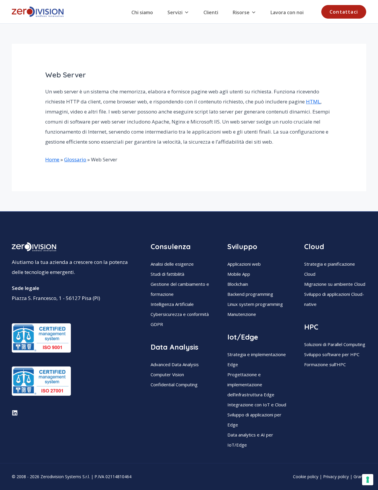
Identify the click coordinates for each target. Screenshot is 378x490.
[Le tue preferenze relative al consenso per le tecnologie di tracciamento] (367, 479)
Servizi (175, 12)
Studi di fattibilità (167, 274)
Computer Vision (167, 374)
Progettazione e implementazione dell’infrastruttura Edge (250, 384)
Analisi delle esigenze (172, 264)
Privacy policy (336, 476)
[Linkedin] (15, 413)
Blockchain (237, 284)
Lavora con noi (287, 12)
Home (52, 159)
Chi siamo (142, 12)
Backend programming (250, 294)
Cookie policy (305, 476)
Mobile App (238, 274)
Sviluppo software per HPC (331, 354)
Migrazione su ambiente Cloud (334, 284)
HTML (313, 101)
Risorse (241, 12)
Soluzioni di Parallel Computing (334, 344)
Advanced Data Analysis (175, 364)
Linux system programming (255, 304)
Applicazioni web (244, 264)
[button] (343, 12)
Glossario (75, 159)
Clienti (210, 12)
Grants (359, 476)
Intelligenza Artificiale (172, 304)
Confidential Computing (174, 384)
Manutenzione (241, 314)
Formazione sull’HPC (325, 364)
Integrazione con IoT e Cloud (256, 405)
